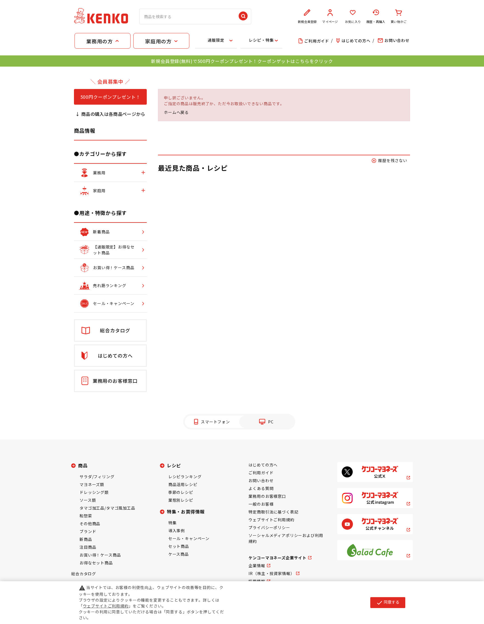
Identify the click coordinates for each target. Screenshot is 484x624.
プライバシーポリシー (269, 527)
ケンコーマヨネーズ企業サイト (277, 557)
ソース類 (88, 500)
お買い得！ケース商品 (100, 555)
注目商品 (88, 547)
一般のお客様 (260, 504)
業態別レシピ (180, 500)
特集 (172, 523)
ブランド (88, 531)
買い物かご (398, 21)
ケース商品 (178, 554)
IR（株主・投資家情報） (271, 573)
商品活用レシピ (182, 484)
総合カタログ (83, 573)
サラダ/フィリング (97, 476)
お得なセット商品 (96, 563)
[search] (243, 16)
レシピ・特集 (261, 40)
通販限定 (216, 40)
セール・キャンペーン (189, 538)
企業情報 (256, 565)
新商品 (86, 539)
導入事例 (176, 530)
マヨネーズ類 (92, 484)
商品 (83, 465)
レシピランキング (185, 476)
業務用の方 (99, 41)
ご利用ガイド (260, 472)
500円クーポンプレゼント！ (110, 96)
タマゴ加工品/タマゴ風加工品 (107, 508)
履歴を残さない (392, 160)
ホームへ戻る (176, 112)
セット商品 (178, 546)
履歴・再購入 (375, 21)
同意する (387, 602)
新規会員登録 (307, 21)
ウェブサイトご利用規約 (271, 519)
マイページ (330, 21)
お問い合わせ (260, 480)
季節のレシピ (180, 492)
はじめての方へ (263, 465)
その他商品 (90, 523)
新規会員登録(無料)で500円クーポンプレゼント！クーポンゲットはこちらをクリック (242, 61)
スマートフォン (215, 421)
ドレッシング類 (94, 492)
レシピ (174, 465)
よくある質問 (260, 488)
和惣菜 (86, 516)
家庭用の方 (158, 41)
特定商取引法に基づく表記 (273, 512)
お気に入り (353, 21)
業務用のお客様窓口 (267, 496)
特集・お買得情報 (186, 511)
